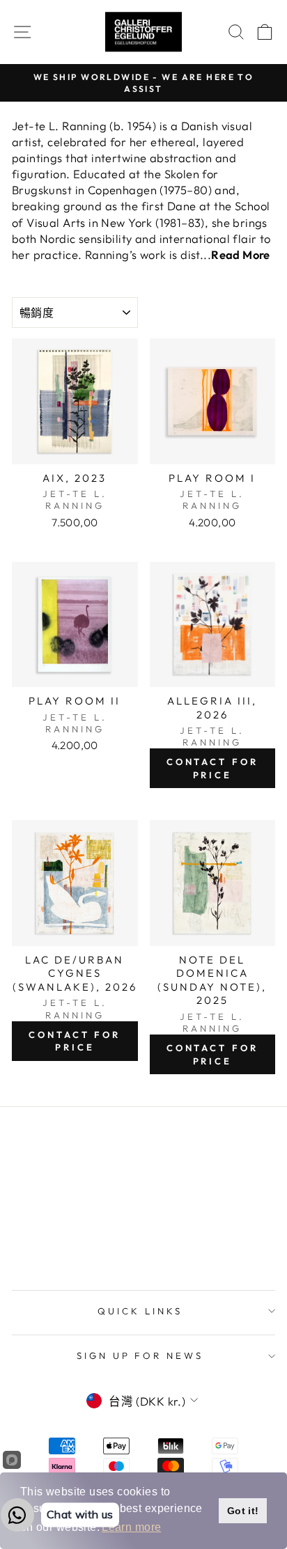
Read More (240, 254)
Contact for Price (212, 768)
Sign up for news (140, 1355)
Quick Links (140, 1310)
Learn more (131, 1527)
